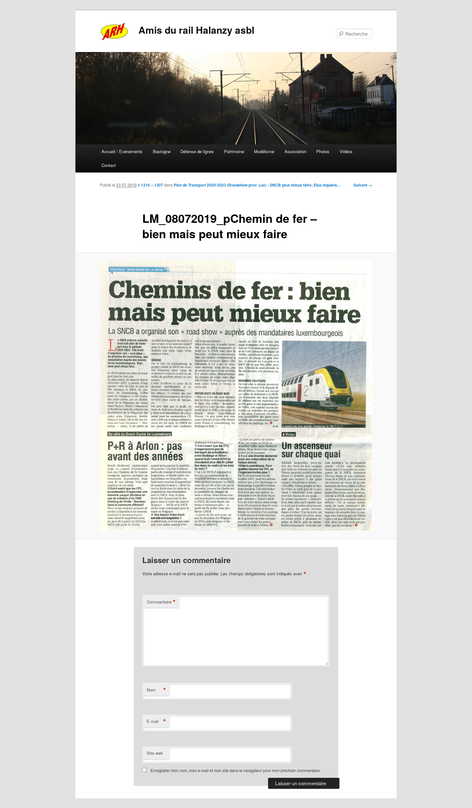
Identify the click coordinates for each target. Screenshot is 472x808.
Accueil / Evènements (122, 151)
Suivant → (363, 185)
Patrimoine (234, 151)
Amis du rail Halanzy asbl (196, 30)
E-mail (156, 721)
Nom (156, 690)
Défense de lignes (197, 151)
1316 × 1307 (152, 185)
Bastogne (161, 151)
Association (295, 151)
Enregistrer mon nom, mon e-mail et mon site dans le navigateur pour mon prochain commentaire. (236, 770)
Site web (155, 753)
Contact (108, 165)
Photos (322, 151)
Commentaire (161, 602)
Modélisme (264, 151)
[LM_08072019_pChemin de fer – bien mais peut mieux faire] (236, 396)
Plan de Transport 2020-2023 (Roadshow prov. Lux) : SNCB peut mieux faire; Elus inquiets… (257, 185)
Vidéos (346, 151)
